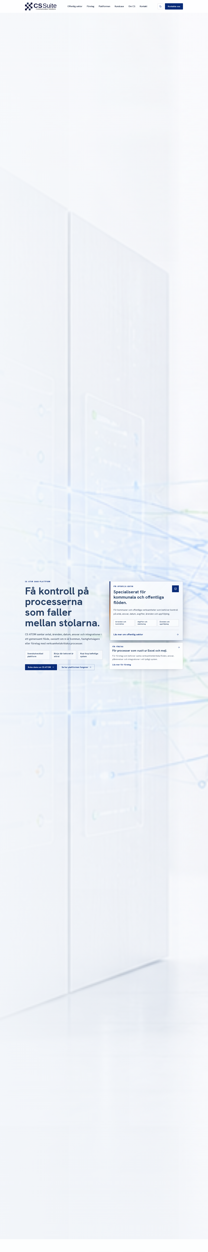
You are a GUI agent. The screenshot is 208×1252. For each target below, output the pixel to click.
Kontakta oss (174, 6)
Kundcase (119, 6)
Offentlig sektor (74, 6)
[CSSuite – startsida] (41, 6)
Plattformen (104, 6)
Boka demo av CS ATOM (39, 667)
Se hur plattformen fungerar (75, 667)
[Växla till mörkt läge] (160, 6)
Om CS (131, 6)
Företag (90, 6)
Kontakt (143, 6)
